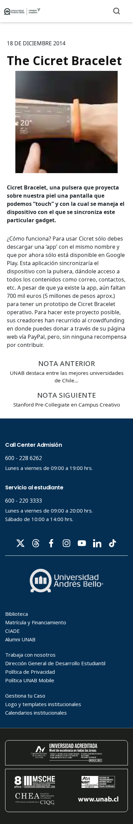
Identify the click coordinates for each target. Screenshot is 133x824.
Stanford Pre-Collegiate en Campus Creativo (66, 404)
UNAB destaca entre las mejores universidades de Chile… (66, 376)
